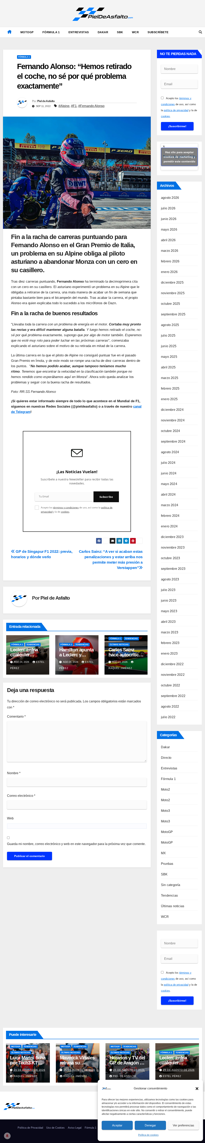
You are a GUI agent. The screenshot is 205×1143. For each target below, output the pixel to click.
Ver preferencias (183, 1125)
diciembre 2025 (172, 282)
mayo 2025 (169, 356)
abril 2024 (168, 494)
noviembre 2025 (173, 293)
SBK (120, 32)
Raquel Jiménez (25, 1076)
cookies (65, 511)
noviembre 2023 (173, 547)
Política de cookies (148, 1135)
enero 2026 (169, 272)
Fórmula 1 (51, 32)
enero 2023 (169, 653)
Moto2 (165, 789)
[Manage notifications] (7, 1136)
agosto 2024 (170, 452)
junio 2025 (168, 346)
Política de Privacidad (30, 1127)
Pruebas (167, 863)
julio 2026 (168, 208)
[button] (197, 1088)
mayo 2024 (169, 484)
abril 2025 (168, 367)
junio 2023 (168, 600)
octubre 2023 (170, 558)
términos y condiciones (66, 507)
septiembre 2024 (173, 441)
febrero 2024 (170, 515)
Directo (166, 757)
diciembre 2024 (172, 409)
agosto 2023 (170, 579)
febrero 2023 (170, 643)
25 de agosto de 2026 (79, 1070)
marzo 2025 (169, 378)
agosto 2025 (170, 325)
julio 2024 (168, 462)
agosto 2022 (170, 706)
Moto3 (165, 810)
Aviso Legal (74, 1127)
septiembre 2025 (173, 314)
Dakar (103, 32)
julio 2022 (168, 717)
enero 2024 (169, 526)
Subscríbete (158, 32)
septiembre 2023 (173, 568)
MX (163, 853)
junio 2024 (168, 473)
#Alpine (63, 106)
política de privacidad (176, 110)
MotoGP (27, 32)
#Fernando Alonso (91, 106)
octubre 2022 (170, 685)
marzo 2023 (169, 632)
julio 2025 (168, 335)
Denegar (150, 1125)
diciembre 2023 (172, 537)
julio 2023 (168, 590)
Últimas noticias (119, 644)
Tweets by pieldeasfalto (179, 157)
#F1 (74, 106)
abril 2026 (168, 240)
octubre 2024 (170, 431)
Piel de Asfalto (46, 101)
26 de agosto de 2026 (29, 1070)
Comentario (16, 716)
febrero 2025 (170, 388)
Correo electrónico (21, 795)
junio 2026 (168, 219)
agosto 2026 (170, 197)
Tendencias (32, 644)
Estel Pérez (172, 1076)
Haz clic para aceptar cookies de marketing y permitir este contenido (179, 157)
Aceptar (117, 1125)
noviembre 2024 (173, 420)
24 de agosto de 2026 (179, 1070)
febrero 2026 (170, 261)
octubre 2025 (170, 303)
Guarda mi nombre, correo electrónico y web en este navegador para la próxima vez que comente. (76, 844)
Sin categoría (170, 885)
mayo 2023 (169, 611)
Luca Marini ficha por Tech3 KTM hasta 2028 (27, 1062)
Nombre (13, 773)
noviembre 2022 (173, 674)
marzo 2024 (169, 505)
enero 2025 (169, 399)
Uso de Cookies (55, 1127)
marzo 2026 (169, 250)
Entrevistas (78, 32)
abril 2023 (168, 621)
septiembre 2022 (173, 696)
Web (10, 818)
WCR (135, 32)
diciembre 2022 (172, 664)
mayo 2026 (169, 229)
